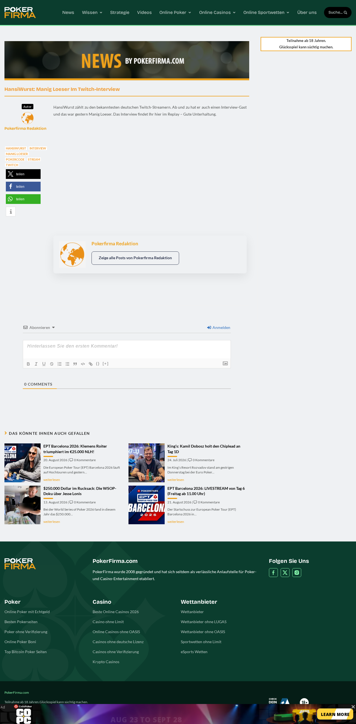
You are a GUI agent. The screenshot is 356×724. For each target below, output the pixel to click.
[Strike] (52, 364)
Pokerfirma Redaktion (25, 128)
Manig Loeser (17, 154)
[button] (23, 174)
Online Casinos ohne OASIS (116, 631)
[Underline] (44, 364)
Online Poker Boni (20, 641)
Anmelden (221, 327)
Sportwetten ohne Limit (201, 641)
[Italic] (36, 364)
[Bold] (28, 364)
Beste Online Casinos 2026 (116, 611)
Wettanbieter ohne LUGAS (203, 621)
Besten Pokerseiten (21, 621)
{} (98, 363)
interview (37, 148)
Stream (34, 159)
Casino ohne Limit (108, 621)
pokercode (15, 159)
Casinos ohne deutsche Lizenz (118, 641)
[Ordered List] (59, 364)
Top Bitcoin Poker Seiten (25, 651)
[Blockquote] (75, 364)
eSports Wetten (194, 651)
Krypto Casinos (106, 661)
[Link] (91, 364)
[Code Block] (83, 364)
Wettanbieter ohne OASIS (203, 631)
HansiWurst (16, 148)
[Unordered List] (67, 364)
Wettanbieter (192, 611)
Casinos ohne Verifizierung (116, 651)
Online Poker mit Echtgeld (27, 611)
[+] (106, 363)
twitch (12, 165)
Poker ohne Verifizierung (25, 631)
